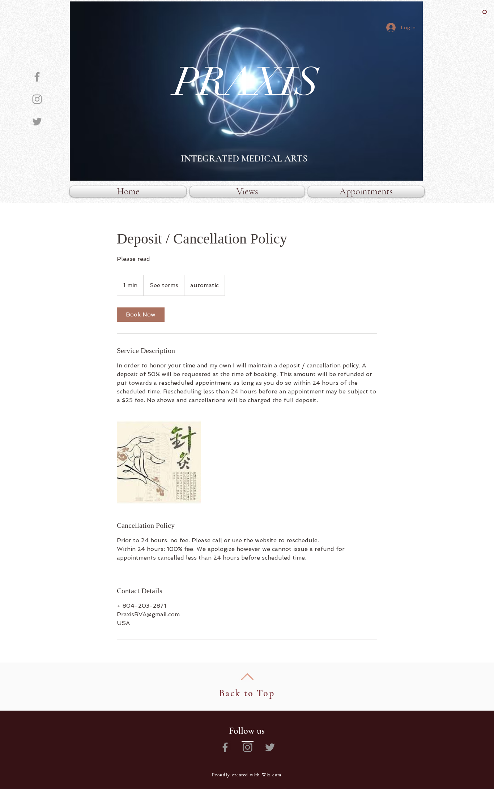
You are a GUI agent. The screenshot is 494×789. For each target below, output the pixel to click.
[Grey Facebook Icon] (37, 76)
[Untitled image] (159, 462)
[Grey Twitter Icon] (37, 121)
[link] (141, 314)
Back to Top (247, 693)
